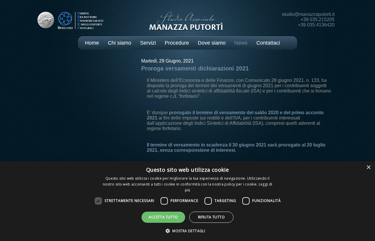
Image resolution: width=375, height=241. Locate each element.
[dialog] (187, 201)
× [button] (368, 167)
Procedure (177, 43)
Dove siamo (212, 43)
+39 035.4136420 (316, 24)
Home (92, 43)
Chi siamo (119, 43)
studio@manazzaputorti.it (308, 14)
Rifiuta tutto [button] (211, 217)
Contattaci (268, 43)
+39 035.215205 (318, 19)
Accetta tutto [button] (163, 217)
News (241, 43)
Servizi (148, 43)
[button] (187, 230)
